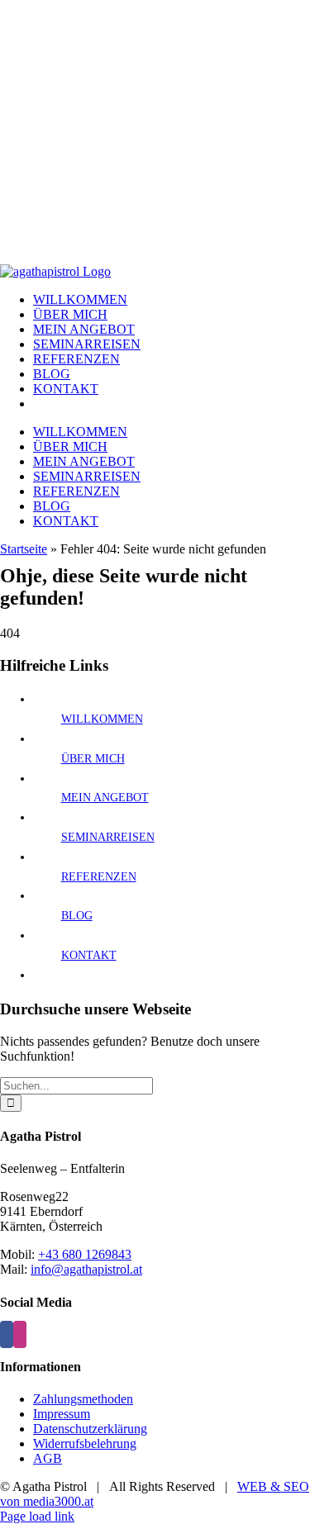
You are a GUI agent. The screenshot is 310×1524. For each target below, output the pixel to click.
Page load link (37, 1516)
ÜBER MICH (93, 759)
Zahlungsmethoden (83, 1399)
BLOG (77, 915)
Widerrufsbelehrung (84, 1443)
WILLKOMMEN (102, 719)
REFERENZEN (98, 877)
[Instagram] (19, 1334)
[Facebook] (6, 1334)
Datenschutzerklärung (90, 1429)
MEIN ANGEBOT (105, 797)
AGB (47, 1458)
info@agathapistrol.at (86, 1269)
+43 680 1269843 (84, 1254)
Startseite (23, 549)
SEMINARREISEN (108, 837)
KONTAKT (89, 955)
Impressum (61, 1414)
